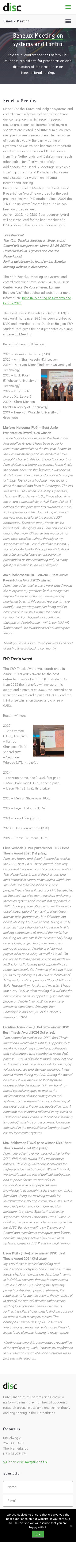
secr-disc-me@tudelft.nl (28, 1461)
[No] (71, 1526)
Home (23, 10)
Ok (38, 1534)
